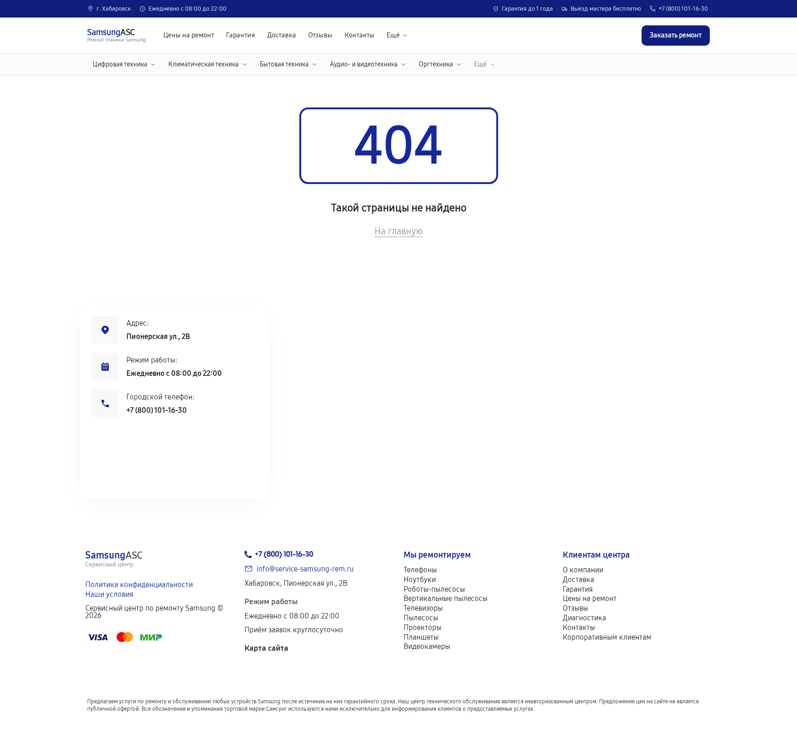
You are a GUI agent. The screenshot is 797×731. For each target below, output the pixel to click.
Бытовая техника (284, 64)
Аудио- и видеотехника (364, 64)
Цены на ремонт (188, 35)
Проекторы (422, 627)
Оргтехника (436, 64)
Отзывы (320, 35)
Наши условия (109, 594)
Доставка (281, 35)
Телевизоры (423, 608)
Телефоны (420, 569)
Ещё (393, 35)
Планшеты (421, 637)
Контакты (360, 35)
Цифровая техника (120, 64)
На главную (399, 231)
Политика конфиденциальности (139, 584)
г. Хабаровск (113, 9)
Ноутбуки (420, 579)
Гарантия (240, 35)
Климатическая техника (203, 64)
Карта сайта (266, 648)
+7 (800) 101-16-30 (683, 9)
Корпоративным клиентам (607, 637)
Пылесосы (421, 617)
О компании (583, 569)
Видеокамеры (427, 646)
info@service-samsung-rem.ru (305, 569)
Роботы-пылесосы (434, 589)
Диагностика (584, 617)
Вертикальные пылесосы (446, 598)
